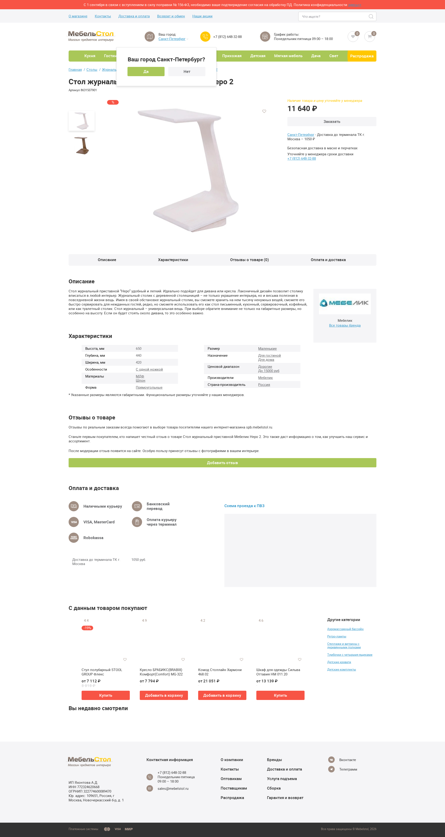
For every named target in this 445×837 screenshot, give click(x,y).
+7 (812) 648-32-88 (227, 36)
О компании (232, 759)
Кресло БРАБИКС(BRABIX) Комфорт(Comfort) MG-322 (161, 672)
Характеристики (173, 259)
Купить (105, 695)
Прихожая (232, 55)
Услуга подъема (282, 778)
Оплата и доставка (328, 259)
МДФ (140, 376)
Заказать (332, 121)
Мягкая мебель (288, 55)
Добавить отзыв (222, 462)
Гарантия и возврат (285, 797)
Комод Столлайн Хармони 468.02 (220, 672)
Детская (257, 55)
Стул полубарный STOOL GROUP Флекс (102, 672)
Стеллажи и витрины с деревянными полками (344, 645)
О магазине (78, 16)
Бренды (274, 759)
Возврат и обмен (171, 16)
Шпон (140, 380)
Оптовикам (231, 778)
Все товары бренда (345, 325)
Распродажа (362, 56)
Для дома (266, 359)
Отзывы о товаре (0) (249, 259)
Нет (187, 71)
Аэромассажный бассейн (345, 629)
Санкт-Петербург (172, 39)
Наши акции (202, 16)
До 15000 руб (268, 370)
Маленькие (267, 348)
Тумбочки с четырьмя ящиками (349, 655)
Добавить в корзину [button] (164, 695)
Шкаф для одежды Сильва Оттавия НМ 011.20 (278, 672)
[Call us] (205, 36)
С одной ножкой (149, 369)
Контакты (103, 16)
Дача (316, 55)
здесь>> (354, 4)
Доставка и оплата (134, 16)
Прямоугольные (149, 387)
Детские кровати (339, 662)
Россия (264, 384)
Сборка (274, 788)
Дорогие (265, 366)
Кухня (89, 55)
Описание (107, 259)
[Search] (371, 16)
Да (146, 71)
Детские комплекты (341, 669)
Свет (333, 55)
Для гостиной (269, 355)
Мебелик (265, 377)
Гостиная (112, 55)
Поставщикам (234, 788)
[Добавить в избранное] (264, 111)
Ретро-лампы (336, 636)
